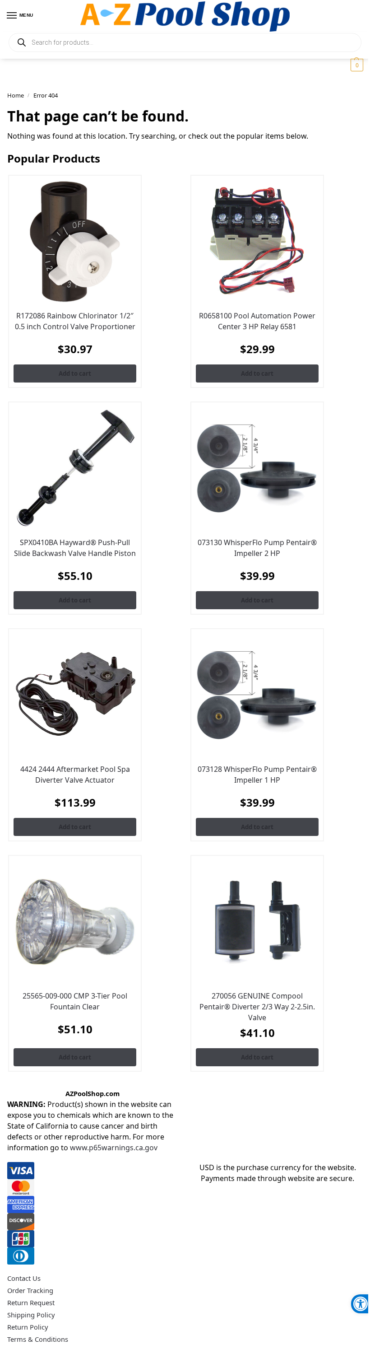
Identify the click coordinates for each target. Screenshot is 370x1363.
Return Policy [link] (27, 1326)
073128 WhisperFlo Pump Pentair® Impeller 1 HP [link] (257, 774)
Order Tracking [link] (30, 1290)
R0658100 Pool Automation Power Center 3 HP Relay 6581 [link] (257, 321)
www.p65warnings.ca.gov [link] (113, 1148)
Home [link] (15, 95)
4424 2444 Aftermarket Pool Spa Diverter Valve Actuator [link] (75, 774)
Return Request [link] (31, 1302)
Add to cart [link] (75, 373)
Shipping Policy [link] (31, 1314)
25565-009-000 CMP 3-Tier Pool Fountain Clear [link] (75, 1001)
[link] (360, 1303)
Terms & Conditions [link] (37, 1339)
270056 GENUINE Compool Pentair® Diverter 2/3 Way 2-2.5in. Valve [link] (257, 1006)
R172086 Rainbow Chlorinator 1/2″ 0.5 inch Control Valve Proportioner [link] (75, 321)
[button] (355, 65)
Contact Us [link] (24, 1278)
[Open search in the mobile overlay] (185, 42)
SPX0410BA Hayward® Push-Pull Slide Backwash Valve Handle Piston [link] (75, 547)
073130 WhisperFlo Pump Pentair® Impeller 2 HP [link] (257, 547)
